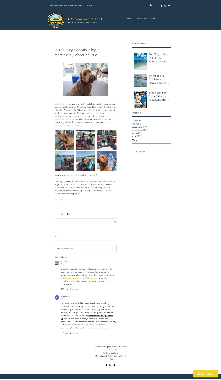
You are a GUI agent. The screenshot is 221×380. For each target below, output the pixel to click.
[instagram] (165, 5)
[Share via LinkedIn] (68, 214)
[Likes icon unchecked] (62, 289)
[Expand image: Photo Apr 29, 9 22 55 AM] (107, 161)
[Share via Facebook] (56, 214)
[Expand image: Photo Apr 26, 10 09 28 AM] (64, 140)
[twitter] (169, 5)
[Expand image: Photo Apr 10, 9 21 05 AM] (86, 161)
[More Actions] (115, 262)
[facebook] (161, 5)
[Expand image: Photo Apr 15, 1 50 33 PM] (107, 140)
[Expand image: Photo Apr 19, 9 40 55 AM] (64, 161)
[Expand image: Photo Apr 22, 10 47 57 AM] (86, 140)
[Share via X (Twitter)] (62, 214)
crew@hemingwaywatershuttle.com (66, 5)
